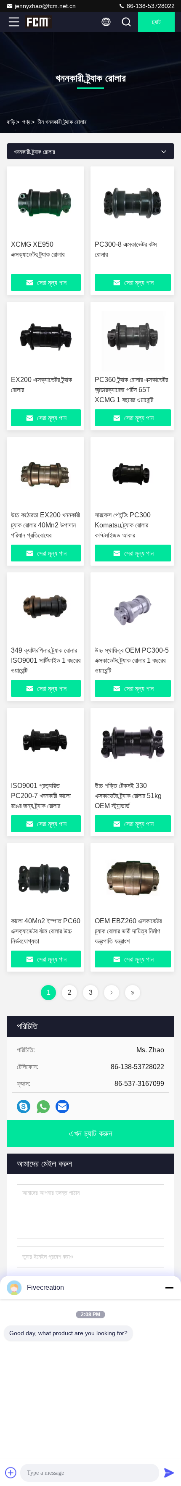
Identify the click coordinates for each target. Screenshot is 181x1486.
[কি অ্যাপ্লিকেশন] (43, 1106)
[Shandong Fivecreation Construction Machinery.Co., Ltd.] (42, 22)
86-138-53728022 (150, 6)
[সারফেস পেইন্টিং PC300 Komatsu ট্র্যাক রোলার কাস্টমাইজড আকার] (133, 474)
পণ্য (26, 122)
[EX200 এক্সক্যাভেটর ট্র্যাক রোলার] (46, 339)
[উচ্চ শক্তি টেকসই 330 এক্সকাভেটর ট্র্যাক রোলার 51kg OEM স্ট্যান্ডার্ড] (133, 744)
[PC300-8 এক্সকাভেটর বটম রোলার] (133, 203)
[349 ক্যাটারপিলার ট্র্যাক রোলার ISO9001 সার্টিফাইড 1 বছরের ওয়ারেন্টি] (46, 609)
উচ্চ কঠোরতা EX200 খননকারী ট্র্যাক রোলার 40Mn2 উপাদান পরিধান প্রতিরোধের (45, 525)
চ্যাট (156, 21)
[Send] (169, 1472)
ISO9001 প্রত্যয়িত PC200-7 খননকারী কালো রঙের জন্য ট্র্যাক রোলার (41, 795)
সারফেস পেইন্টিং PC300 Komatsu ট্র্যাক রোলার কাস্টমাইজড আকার (123, 525)
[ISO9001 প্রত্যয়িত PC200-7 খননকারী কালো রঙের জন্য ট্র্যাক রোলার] (46, 744)
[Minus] (169, 1288)
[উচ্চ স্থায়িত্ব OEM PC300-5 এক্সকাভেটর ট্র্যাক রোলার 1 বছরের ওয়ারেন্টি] (133, 609)
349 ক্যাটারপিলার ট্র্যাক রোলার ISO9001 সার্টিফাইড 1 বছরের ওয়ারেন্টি (45, 660)
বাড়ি (11, 122)
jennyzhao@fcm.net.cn (45, 6)
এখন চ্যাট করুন (90, 1133)
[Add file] (11, 1472)
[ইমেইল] (62, 1106)
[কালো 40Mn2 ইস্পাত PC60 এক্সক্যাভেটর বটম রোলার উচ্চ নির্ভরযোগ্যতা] (46, 880)
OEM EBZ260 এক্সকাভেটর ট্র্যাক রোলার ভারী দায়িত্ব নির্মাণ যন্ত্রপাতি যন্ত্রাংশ (128, 931)
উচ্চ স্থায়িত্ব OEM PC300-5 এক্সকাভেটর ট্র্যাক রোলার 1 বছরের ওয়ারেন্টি (132, 660)
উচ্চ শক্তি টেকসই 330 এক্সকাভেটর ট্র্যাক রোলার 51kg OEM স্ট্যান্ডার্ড (128, 795)
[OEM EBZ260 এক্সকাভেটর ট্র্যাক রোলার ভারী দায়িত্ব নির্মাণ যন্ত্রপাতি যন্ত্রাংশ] (133, 880)
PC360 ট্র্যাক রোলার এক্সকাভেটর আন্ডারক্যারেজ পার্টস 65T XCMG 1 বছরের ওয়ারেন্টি (131, 389)
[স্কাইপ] (23, 1106)
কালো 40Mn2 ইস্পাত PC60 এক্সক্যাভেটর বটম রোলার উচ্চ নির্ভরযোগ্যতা (45, 931)
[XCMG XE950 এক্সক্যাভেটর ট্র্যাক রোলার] (46, 203)
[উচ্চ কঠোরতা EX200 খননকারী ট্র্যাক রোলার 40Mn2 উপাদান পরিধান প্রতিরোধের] (46, 474)
